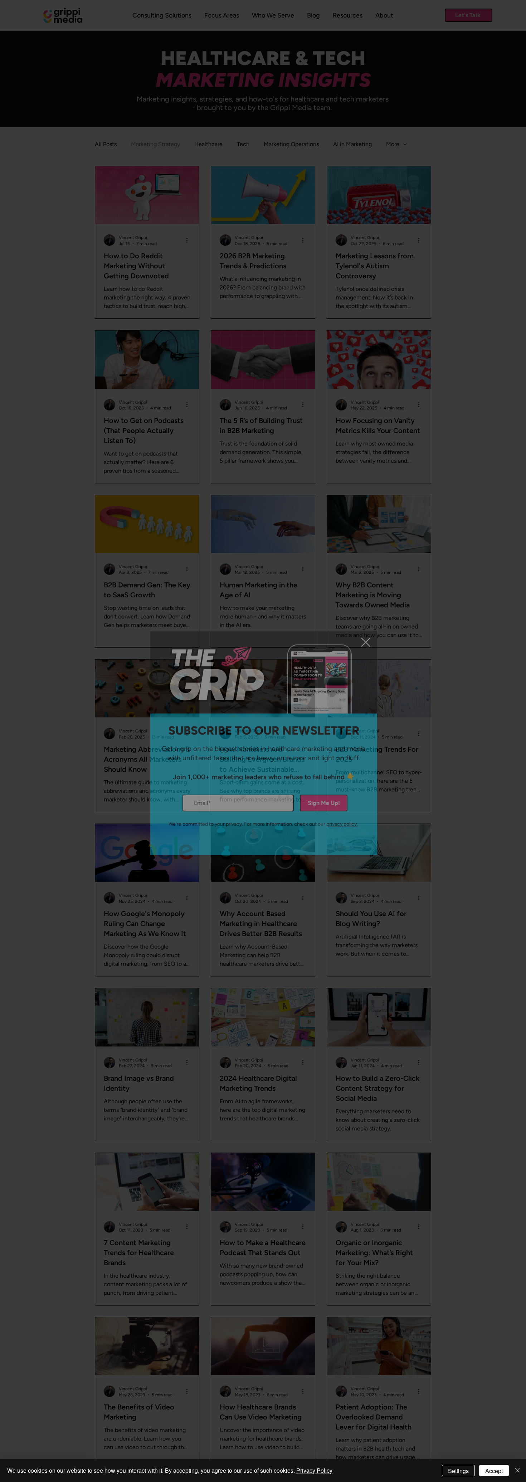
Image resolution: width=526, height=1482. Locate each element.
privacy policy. (342, 824)
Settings (458, 1471)
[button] (365, 642)
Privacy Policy (314, 1470)
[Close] (517, 1470)
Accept (494, 1471)
